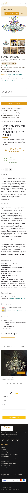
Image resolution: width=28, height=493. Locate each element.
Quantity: (5, 95)
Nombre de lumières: (8, 83)
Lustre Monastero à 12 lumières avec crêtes (8, 378)
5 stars (5, 396)
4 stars (5, 400)
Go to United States (12, 13)
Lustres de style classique (13, 71)
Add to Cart (21, 372)
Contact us (12, 436)
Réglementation (5, 456)
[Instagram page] (7, 440)
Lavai (7, 65)
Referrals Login (5, 461)
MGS (21, 491)
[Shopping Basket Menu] (25, 3)
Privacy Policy (4, 452)
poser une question (17, 74)
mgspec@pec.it (7, 465)
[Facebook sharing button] (6, 169)
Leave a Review (14, 417)
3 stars (5, 404)
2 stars (5, 408)
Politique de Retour (6, 468)
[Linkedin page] (12, 440)
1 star (4, 411)
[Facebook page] (2, 440)
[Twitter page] (17, 440)
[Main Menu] (15, 3)
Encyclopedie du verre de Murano (9, 454)
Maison (3, 447)
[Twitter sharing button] (10, 169)
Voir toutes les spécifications (8, 80)
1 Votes (9, 74)
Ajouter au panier (14, 103)
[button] (6, 383)
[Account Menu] (20, 3)
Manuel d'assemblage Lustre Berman (17, 310)
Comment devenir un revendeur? (9, 459)
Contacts (3, 449)
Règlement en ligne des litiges (8, 463)
